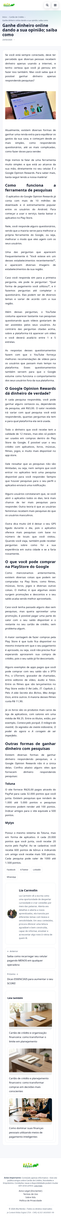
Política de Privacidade (30, 1200)
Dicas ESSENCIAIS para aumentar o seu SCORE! (30, 979)
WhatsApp (11, 877)
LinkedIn (37, 869)
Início (4, 17)
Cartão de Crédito (16, 17)
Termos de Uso (30, 1194)
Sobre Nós (30, 1197)
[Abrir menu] (55, 5)
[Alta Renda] (8, 5)
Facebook (11, 869)
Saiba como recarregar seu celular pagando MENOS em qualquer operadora (27, 958)
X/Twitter (24, 869)
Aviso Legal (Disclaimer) (30, 1190)
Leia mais (38, 1185)
